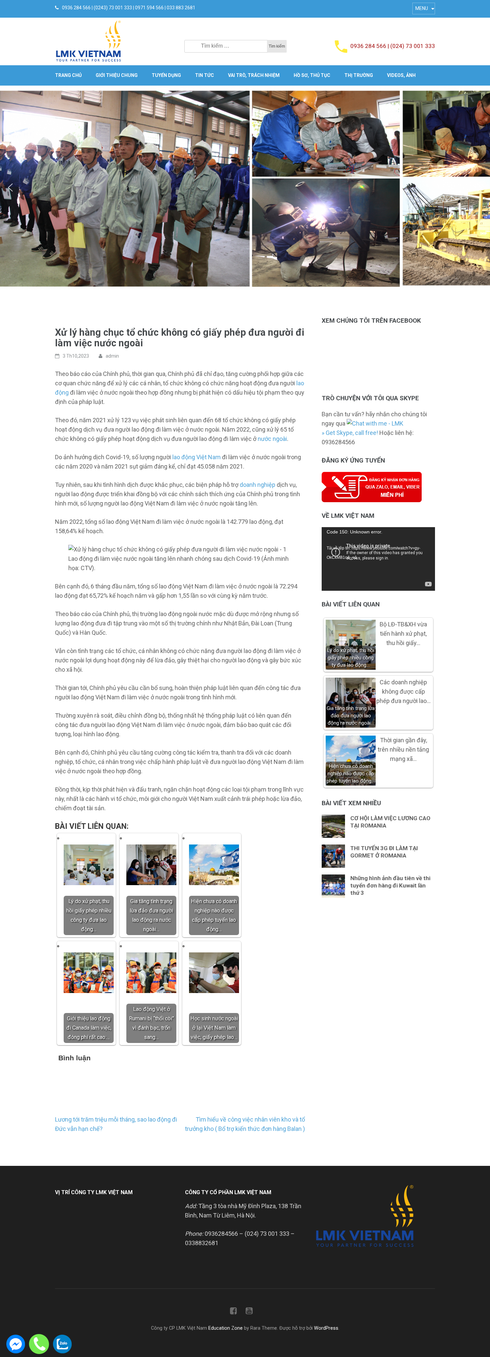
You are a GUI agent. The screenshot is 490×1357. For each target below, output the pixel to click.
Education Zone (226, 1328)
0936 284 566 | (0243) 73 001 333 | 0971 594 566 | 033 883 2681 (128, 7)
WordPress (326, 1328)
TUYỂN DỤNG (166, 75)
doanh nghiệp (257, 484)
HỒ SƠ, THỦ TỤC (312, 75)
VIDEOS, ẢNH (401, 75)
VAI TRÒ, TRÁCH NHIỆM (254, 75)
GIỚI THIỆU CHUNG (117, 75)
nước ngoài (272, 438)
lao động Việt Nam (196, 457)
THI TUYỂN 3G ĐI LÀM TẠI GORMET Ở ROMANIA (384, 852)
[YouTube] (249, 1312)
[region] (245, 188)
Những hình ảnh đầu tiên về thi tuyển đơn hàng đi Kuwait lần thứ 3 (390, 885)
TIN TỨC (204, 75)
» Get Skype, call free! (350, 432)
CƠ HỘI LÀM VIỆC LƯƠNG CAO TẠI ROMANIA (390, 822)
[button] (10, 187)
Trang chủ (68, 75)
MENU (421, 8)
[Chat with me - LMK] (375, 423)
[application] (378, 559)
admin (112, 356)
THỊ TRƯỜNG (358, 75)
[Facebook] (233, 1312)
